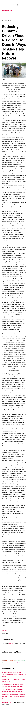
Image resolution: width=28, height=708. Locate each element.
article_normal (5, 664)
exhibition (12, 655)
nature (8, 657)
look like (22, 655)
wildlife (8, 655)
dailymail (4, 660)
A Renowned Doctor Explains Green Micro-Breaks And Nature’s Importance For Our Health (14, 697)
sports (13, 657)
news (3, 655)
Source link (5, 630)
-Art (10, 662)
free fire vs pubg (17, 655)
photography (10, 660)
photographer (14, 662)
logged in (11, 643)
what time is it (17, 660)
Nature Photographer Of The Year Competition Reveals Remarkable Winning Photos (14, 674)
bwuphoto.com (7, 11)
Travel (18, 662)
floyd (5, 655)
